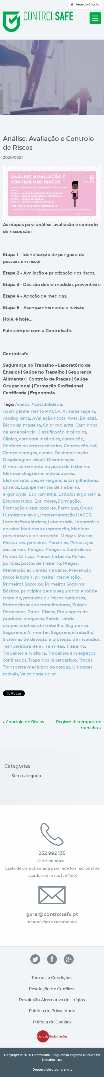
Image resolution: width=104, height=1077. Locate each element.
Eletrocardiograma (23, 473)
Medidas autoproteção (45, 528)
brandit (66, 1069)
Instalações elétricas (24, 522)
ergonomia (15, 494)
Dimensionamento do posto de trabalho (46, 466)
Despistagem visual (24, 459)
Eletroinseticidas (20, 480)
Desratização (61, 459)
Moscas (85, 535)
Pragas (70, 563)
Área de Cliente (87, 4)
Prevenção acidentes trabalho (35, 570)
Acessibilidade (46, 404)
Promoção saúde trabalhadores (36, 604)
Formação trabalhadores (29, 508)
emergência (53, 480)
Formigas (68, 508)
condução (72, 439)
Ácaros (22, 404)
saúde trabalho (47, 625)
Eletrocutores (59, 473)
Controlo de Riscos (25, 721)
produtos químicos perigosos (54, 598)
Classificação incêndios (62, 432)
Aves (73, 418)
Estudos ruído (17, 501)
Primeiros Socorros (23, 584)
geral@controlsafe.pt (52, 914)
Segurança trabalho (72, 632)
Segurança (76, 625)
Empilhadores (83, 480)
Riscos (48, 611)
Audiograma (16, 418)
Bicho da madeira (22, 425)
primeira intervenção (57, 577)
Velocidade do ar (38, 674)
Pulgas (79, 604)
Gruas (86, 508)
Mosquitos (14, 542)
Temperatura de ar (23, 646)
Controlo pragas (20, 452)
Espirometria (42, 494)
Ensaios (11, 487)
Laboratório (60, 522)
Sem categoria (26, 775)
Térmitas (54, 646)
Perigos (36, 549)
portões (11, 563)
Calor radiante (58, 425)
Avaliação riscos (49, 418)
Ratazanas (14, 611)
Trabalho (75, 646)
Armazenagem (78, 411)
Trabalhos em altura (24, 653)
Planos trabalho (53, 556)
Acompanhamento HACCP (31, 411)
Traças (85, 660)
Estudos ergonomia (79, 494)
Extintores (45, 501)
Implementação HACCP (65, 515)
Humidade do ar (20, 515)
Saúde (53, 618)
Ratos (33, 611)
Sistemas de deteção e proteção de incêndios (51, 639)
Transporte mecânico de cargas (36, 667)
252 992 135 (52, 853)
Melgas (68, 535)
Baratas (88, 418)
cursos (46, 452)
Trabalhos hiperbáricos (52, 660)
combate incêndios (39, 439)
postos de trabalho (41, 563)
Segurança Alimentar (26, 632)
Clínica (10, 439)
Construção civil (80, 445)
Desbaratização (71, 452)
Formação (69, 501)
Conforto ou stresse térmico (32, 445)
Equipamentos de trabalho (50, 487)
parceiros (37, 542)
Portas (79, 556)
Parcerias (58, 542)
